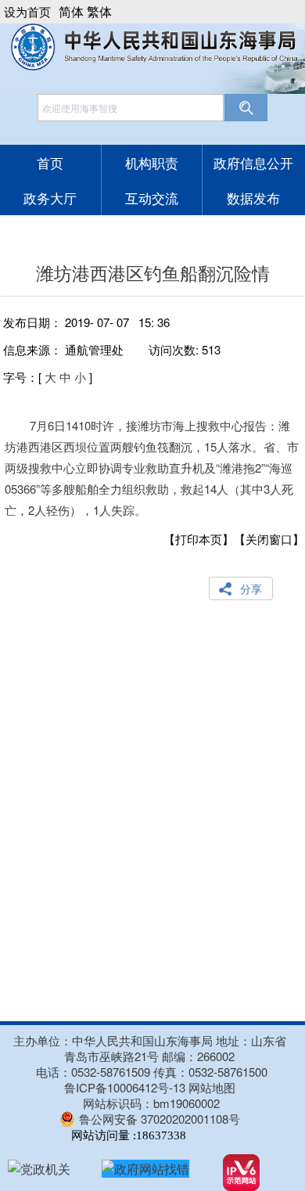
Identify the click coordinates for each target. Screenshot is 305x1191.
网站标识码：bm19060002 (151, 1103)
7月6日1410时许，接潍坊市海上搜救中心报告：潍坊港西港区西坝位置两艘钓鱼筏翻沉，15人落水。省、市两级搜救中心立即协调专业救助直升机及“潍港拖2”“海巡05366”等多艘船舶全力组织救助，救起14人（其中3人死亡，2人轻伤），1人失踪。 (152, 467)
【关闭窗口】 (269, 539)
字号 (15, 377)
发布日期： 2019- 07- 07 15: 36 (86, 322)
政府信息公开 (253, 162)
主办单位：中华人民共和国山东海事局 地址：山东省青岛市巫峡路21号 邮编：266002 (149, 1048)
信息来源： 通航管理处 (63, 349)
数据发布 (253, 197)
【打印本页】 (198, 539)
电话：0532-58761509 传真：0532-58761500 (151, 1071)
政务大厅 (50, 197)
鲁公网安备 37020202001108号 (159, 1118)
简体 (71, 11)
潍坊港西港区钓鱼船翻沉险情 (153, 273)
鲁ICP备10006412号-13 (124, 1088)
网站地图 (211, 1088)
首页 (50, 162)
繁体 (99, 11)
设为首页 (27, 11)
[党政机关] (39, 1169)
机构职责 (151, 162)
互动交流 (151, 197)
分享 (251, 588)
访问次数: (185, 349)
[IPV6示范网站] (241, 1172)
